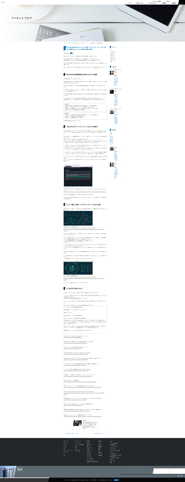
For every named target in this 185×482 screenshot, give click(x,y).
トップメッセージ (78, 443)
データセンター (113, 51)
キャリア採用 (89, 455)
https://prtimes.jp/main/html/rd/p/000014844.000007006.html (75, 343)
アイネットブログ (112, 460)
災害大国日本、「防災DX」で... (99, 433)
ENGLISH (168, 1)
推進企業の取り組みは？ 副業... (72, 433)
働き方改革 (112, 53)
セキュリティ (66, 452)
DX (111, 49)
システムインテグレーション (68, 450)
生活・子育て (113, 57)
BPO (64, 449)
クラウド (65, 444)
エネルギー (65, 447)
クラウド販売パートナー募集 (114, 457)
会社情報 (99, 441)
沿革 (99, 450)
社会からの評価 (77, 450)
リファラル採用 (89, 456)
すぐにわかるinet (89, 447)
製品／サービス (66, 441)
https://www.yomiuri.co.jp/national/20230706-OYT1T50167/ (74, 399)
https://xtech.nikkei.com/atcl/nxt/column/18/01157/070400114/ (75, 359)
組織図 (99, 449)
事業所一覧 (100, 452)
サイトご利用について (113, 453)
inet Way (99, 444)
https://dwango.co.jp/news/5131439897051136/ (72, 348)
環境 (76, 446)
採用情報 (88, 441)
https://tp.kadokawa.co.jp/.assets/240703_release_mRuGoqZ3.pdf (75, 370)
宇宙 (64, 455)
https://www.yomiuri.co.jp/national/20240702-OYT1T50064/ (74, 365)
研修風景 (88, 449)
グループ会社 (100, 453)
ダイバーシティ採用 (90, 459)
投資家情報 (100, 455)
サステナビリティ (78, 441)
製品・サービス (113, 59)
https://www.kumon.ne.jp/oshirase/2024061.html (72, 405)
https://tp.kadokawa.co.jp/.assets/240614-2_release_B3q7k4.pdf (75, 354)
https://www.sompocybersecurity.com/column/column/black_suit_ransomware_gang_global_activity (82, 387)
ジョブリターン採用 (90, 458)
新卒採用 (88, 443)
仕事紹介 (88, 446)
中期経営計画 (100, 446)
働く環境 (88, 452)
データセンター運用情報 (156, 1)
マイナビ (88, 453)
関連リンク (111, 459)
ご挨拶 (99, 443)
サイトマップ (112, 452)
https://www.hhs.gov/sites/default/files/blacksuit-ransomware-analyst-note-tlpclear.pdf (79, 381)
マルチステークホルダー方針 (114, 450)
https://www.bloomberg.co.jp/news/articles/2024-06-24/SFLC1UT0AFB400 (77, 376)
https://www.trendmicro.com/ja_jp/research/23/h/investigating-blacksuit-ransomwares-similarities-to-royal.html (84, 191)
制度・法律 (112, 55)
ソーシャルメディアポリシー (114, 446)
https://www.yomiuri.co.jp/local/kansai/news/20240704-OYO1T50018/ (76, 410)
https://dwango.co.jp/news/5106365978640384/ (72, 337)
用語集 (111, 462)
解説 (111, 61)
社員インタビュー (89, 444)
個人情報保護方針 (112, 444)
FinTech (65, 446)
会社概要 (99, 447)
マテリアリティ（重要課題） (79, 444)
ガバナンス (77, 449)
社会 (76, 447)
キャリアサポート (89, 450)
